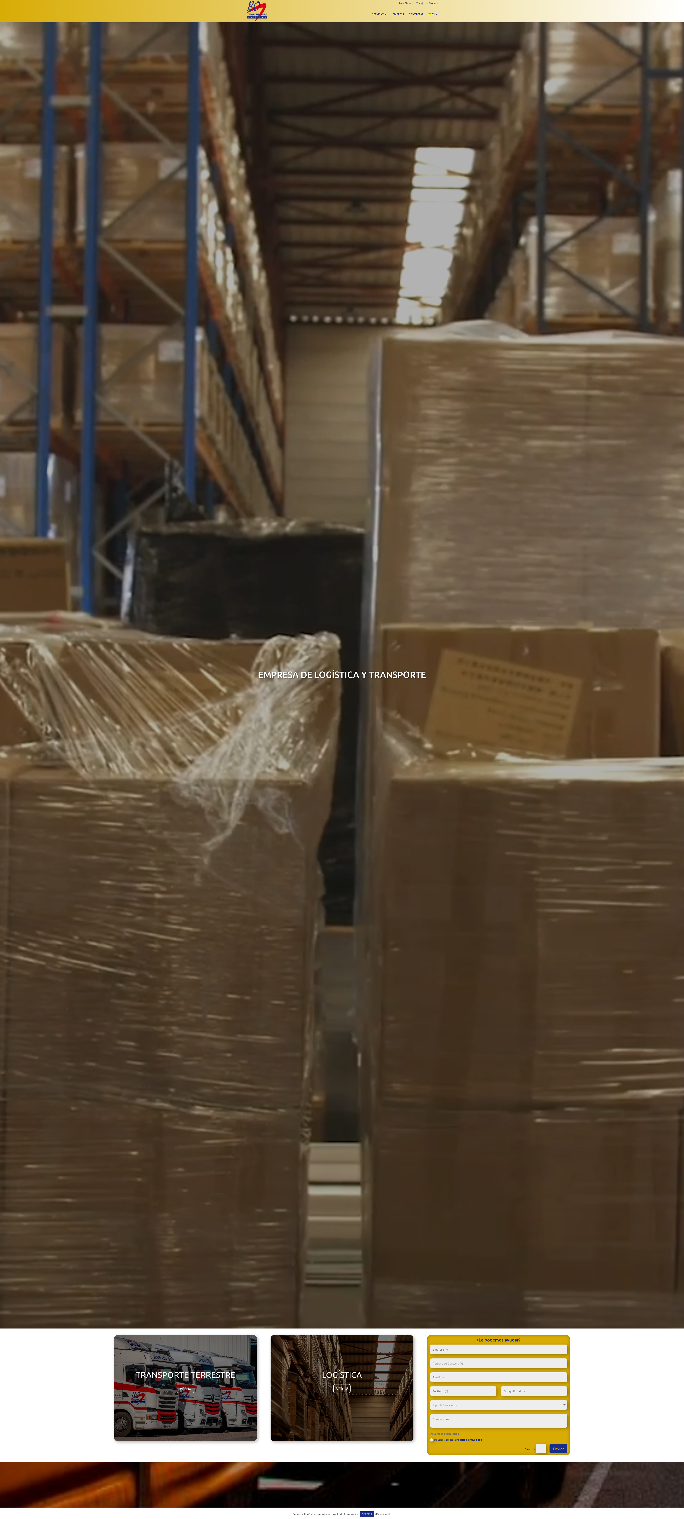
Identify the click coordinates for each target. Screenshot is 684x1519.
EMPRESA (398, 14)
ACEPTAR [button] (367, 1514)
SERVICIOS (378, 14)
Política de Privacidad (469, 1439)
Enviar (558, 1448)
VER (183, 1388)
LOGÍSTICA (342, 1374)
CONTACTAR (416, 14)
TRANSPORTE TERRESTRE (185, 1374)
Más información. (383, 1514)
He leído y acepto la (458, 1439)
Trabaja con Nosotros (427, 3)
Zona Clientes (406, 3)
